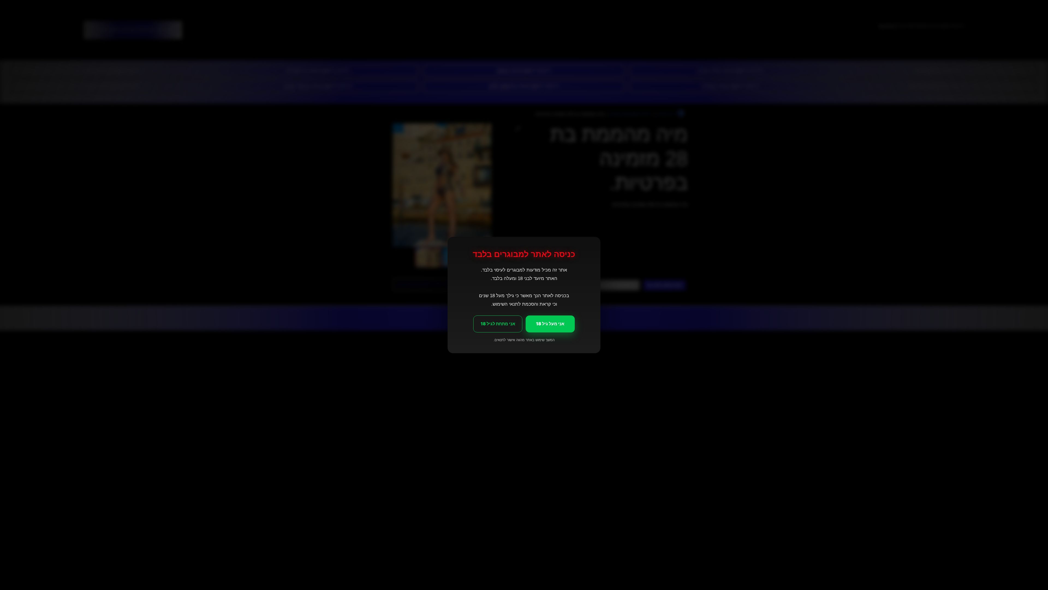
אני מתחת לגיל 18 (498, 323)
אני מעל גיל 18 (550, 323)
